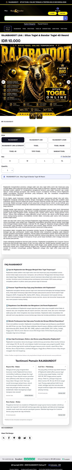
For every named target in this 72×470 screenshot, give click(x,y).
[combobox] (33, 18)
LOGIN (52, 13)
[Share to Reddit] (24, 438)
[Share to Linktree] (14, 438)
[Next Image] (68, 82)
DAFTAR (62, 13)
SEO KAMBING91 (7, 428)
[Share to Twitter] (3, 438)
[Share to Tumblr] (30, 438)
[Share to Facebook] (9, 438)
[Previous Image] (3, 82)
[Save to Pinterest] (19, 438)
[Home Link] (17, 11)
